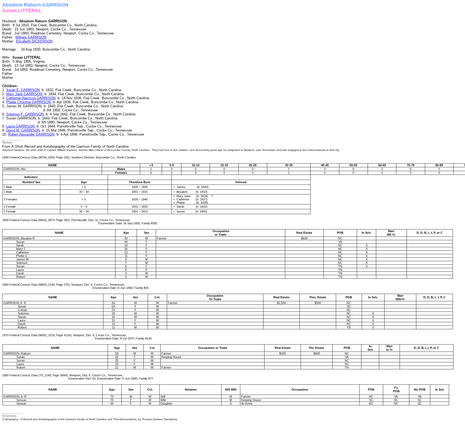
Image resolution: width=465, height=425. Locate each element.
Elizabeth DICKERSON (34, 41)
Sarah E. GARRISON (23, 90)
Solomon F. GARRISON (25, 114)
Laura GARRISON (20, 126)
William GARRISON (30, 37)
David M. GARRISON (23, 130)
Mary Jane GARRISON (24, 94)
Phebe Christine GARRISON (28, 102)
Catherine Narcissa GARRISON (30, 98)
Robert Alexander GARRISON (31, 134)
